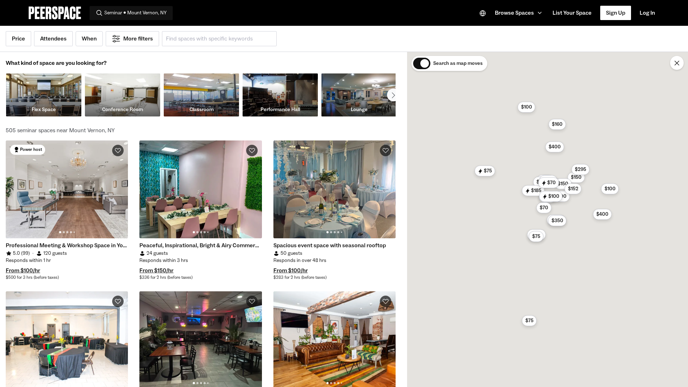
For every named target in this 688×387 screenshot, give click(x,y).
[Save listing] (118, 150)
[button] (519, 13)
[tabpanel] (67, 189)
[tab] (60, 232)
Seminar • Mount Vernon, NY (135, 13)
